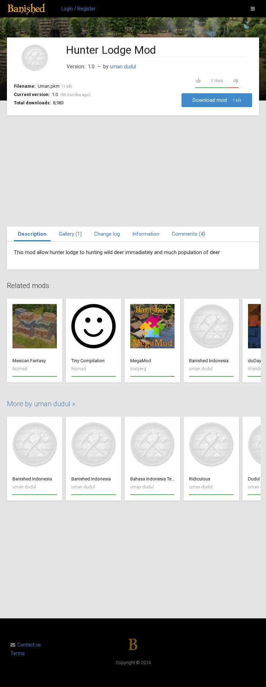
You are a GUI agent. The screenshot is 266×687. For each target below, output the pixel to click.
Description (32, 234)
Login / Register (78, 8)
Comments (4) (188, 234)
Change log (107, 234)
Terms (17, 653)
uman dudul (123, 66)
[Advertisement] (133, 170)
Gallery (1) (70, 234)
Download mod (217, 100)
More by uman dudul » (41, 404)
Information (145, 234)
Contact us (29, 644)
